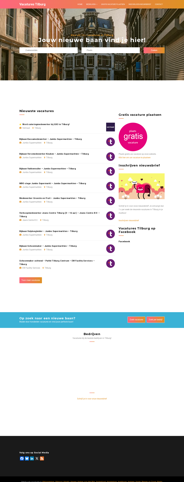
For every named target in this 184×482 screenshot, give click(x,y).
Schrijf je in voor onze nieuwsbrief (92, 399)
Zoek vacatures (136, 319)
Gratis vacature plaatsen (113, 4)
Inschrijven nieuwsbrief (140, 4)
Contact (159, 4)
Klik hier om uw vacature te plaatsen (135, 157)
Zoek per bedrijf (155, 319)
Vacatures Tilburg (32, 4)
